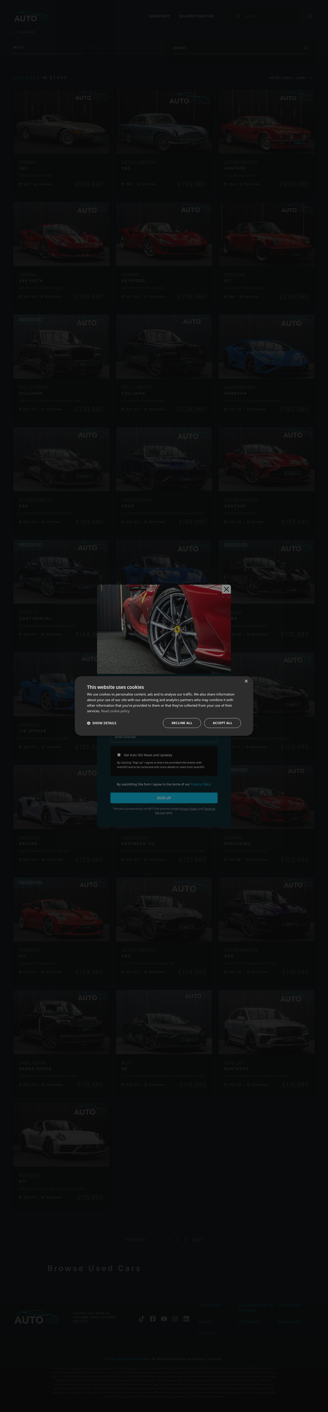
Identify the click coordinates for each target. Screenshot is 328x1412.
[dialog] (164, 706)
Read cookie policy (115, 711)
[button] (101, 723)
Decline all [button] (182, 723)
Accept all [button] (222, 723)
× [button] (246, 681)
